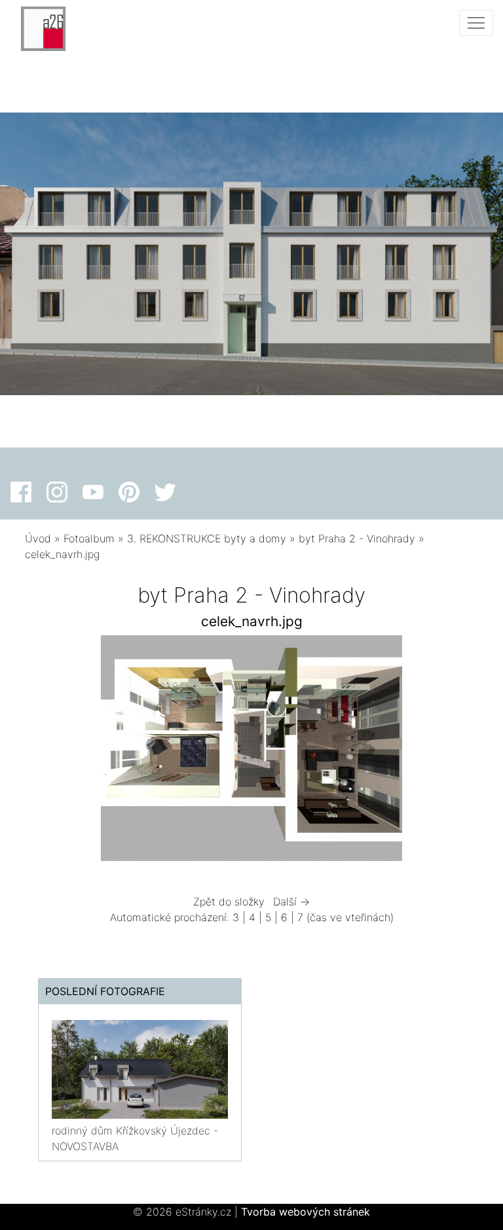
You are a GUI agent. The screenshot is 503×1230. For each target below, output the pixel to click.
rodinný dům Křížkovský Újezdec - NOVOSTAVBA (135, 1138)
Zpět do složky (229, 901)
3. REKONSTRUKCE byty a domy (206, 538)
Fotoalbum (89, 538)
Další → (291, 901)
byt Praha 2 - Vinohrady (357, 538)
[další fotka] (457, 751)
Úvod (38, 538)
